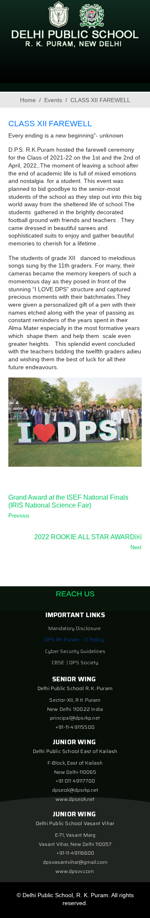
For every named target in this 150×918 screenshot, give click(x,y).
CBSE (58, 662)
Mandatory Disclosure (74, 628)
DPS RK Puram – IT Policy (74, 639)
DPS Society (83, 662)
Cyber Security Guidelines (75, 651)
